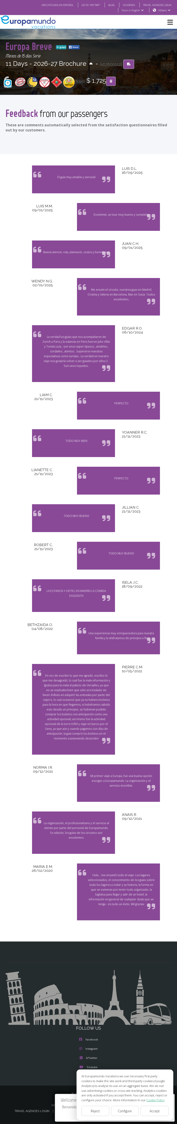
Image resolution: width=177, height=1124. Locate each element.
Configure (125, 1111)
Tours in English (131, 10)
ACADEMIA (129, 5)
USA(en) (162, 10)
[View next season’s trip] (91, 64)
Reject (95, 1111)
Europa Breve (30, 46)
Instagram (92, 1048)
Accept (155, 1111)
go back (62, 47)
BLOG (111, 5)
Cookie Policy (155, 1100)
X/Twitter (91, 1058)
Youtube (92, 1067)
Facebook (92, 1039)
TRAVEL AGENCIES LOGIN (157, 5)
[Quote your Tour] (111, 81)
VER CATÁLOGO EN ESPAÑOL (57, 5)
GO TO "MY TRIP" (91, 5)
